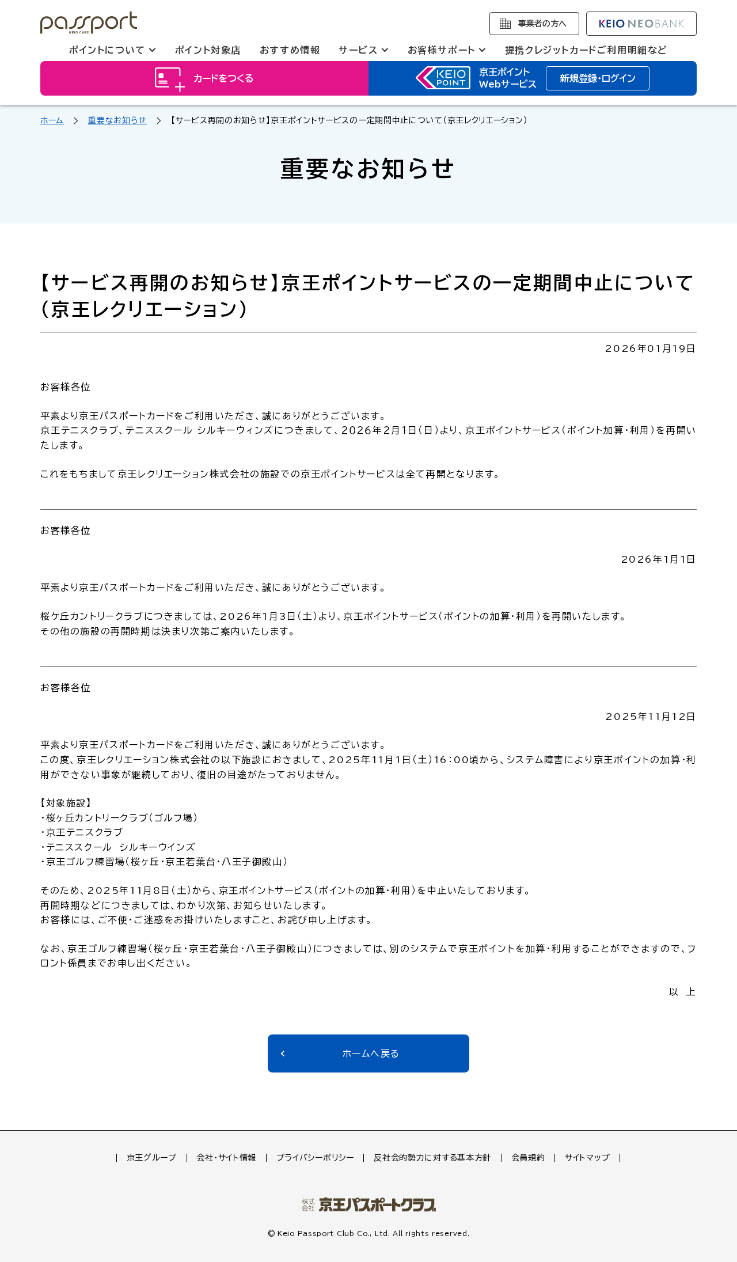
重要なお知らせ (117, 120)
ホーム (52, 120)
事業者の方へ (542, 24)
